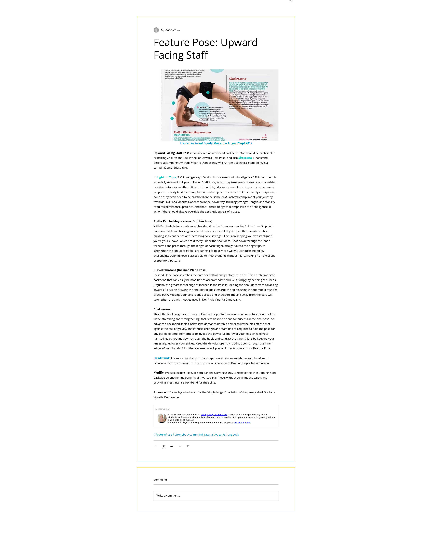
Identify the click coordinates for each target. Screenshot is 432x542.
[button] (291, 1)
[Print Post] (188, 446)
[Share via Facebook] (155, 446)
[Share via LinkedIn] (171, 446)
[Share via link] (180, 446)
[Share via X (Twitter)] (163, 446)
